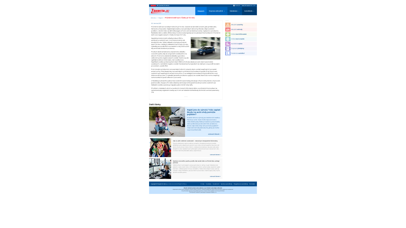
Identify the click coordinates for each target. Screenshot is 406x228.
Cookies (208, 184)
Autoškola (248, 11)
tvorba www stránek (173, 184)
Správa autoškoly (226, 184)
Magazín (201, 11)
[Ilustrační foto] (205, 59)
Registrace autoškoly (241, 184)
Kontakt (252, 184)
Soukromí (216, 184)
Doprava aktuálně (216, 11)
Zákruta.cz (153, 17)
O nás (202, 184)
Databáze (233, 11)
